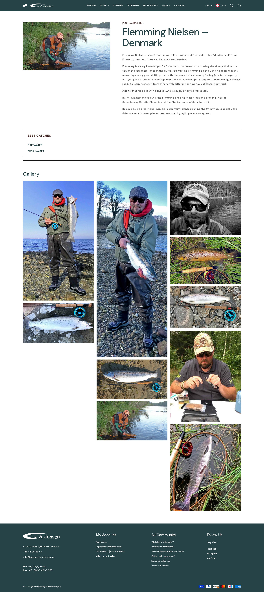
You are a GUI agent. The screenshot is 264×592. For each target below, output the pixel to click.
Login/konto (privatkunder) (109, 546)
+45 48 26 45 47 (32, 551)
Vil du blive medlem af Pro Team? (167, 551)
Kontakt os (101, 542)
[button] (25, 5)
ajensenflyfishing (37, 586)
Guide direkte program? (163, 556)
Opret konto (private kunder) (110, 551)
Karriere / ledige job (160, 561)
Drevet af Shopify (53, 586)
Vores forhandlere (160, 565)
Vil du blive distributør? (162, 546)
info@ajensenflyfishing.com (38, 557)
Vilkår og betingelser (106, 556)
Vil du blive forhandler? (162, 542)
